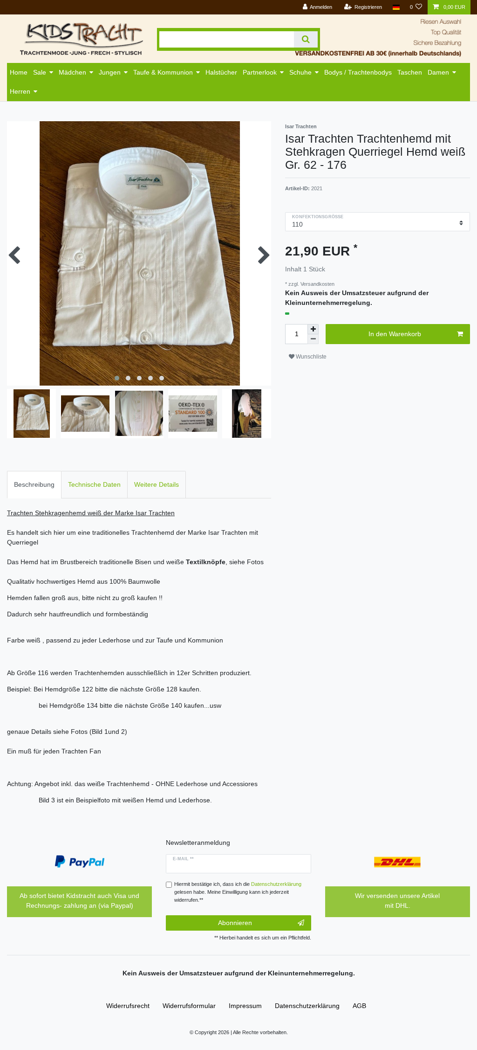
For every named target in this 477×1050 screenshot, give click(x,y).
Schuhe (300, 72)
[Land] (395, 7)
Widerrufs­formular (189, 1005)
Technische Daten (94, 484)
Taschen (409, 72)
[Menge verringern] (313, 339)
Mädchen (72, 72)
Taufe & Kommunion (163, 72)
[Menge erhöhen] (313, 329)
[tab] (34, 484)
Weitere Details (156, 484)
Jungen (110, 72)
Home (18, 72)
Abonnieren (235, 922)
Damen (438, 72)
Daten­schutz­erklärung (307, 1005)
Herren (20, 91)
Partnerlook (260, 72)
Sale (39, 72)
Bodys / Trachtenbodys (358, 72)
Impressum (245, 1005)
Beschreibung (34, 484)
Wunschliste (310, 356)
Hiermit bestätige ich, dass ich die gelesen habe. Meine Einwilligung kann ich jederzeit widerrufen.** (237, 892)
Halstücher (221, 72)
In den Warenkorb (394, 334)
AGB (359, 1005)
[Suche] (306, 39)
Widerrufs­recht (128, 1005)
